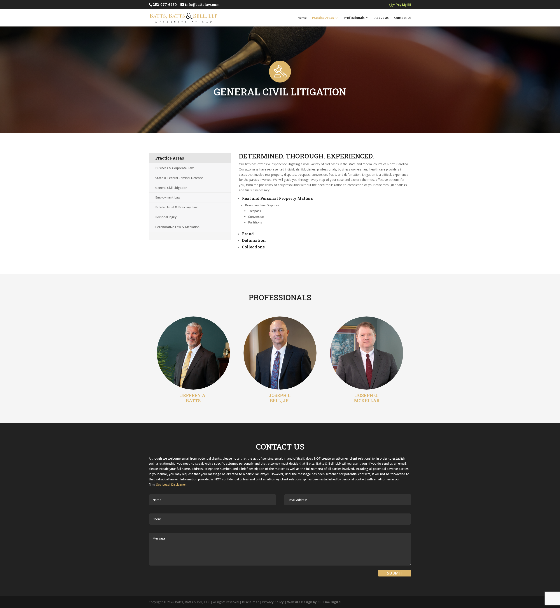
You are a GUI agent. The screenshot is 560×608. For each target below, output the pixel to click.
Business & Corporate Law (174, 168)
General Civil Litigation (171, 188)
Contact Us (402, 18)
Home (302, 18)
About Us (381, 18)
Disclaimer (250, 602)
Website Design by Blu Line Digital (314, 602)
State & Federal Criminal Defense (179, 178)
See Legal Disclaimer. (171, 484)
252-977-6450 (165, 4)
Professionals (354, 18)
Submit (394, 573)
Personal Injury (166, 217)
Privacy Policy (273, 602)
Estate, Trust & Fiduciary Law (176, 207)
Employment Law (167, 197)
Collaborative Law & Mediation (177, 227)
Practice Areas (323, 18)
